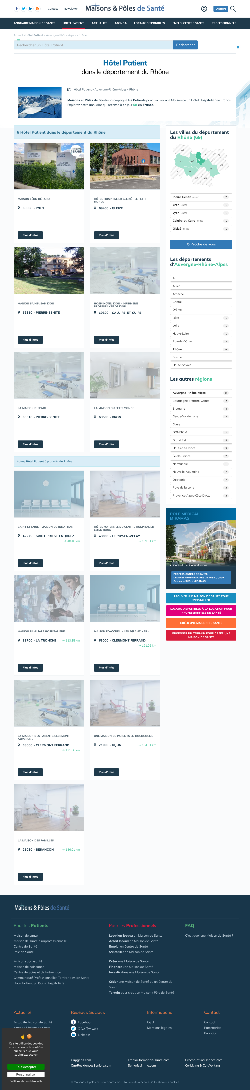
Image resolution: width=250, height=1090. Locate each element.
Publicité (210, 1033)
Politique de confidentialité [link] (26, 1081)
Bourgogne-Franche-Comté (200, 401)
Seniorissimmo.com (142, 1065)
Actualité (99, 23)
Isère (200, 317)
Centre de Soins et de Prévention (37, 972)
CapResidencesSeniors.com (91, 1065)
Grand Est (200, 440)
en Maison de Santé (135, 935)
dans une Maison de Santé (134, 972)
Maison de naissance (29, 967)
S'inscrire (221, 8)
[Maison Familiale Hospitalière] (49, 598)
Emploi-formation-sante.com (149, 1060)
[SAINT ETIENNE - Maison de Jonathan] (49, 494)
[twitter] (24, 9)
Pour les (31, 925)
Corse (176, 424)
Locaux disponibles (149, 23)
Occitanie (200, 479)
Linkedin (83, 1035)
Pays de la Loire (200, 487)
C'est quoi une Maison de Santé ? (209, 935)
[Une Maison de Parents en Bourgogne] (125, 703)
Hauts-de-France (200, 448)
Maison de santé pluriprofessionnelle (40, 941)
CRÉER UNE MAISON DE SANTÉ (201, 623)
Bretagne (200, 408)
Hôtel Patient (73, 23)
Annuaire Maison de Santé (34, 23)
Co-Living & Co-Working (202, 1065)
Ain (175, 278)
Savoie (177, 357)
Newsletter (71, 8)
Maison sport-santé (28, 961)
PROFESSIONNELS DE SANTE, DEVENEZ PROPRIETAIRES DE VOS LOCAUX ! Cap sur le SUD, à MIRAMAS (199, 578)
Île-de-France (200, 456)
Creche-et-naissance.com (203, 1060)
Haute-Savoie (182, 365)
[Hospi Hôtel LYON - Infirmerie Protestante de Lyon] (125, 270)
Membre (206, 9)
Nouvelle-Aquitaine (200, 471)
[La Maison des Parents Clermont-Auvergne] (49, 703)
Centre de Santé (25, 946)
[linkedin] (31, 9)
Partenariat (212, 1028)
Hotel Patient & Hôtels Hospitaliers (39, 983)
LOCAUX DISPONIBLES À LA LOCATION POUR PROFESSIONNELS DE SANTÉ (201, 610)
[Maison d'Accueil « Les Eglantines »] (125, 598)
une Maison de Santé (129, 961)
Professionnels (224, 23)
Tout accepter (26, 1067)
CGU (150, 1022)
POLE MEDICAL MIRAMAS (184, 516)
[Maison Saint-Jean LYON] (49, 270)
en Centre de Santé (128, 946)
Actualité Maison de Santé (33, 1022)
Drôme (177, 309)
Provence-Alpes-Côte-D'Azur (200, 495)
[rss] (38, 9)
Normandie (200, 464)
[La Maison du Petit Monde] (125, 375)
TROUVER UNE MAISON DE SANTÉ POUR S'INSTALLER (201, 598)
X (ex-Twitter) (87, 1028)
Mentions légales (159, 1028)
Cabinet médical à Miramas (190, 565)
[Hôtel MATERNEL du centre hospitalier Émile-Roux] (125, 494)
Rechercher (185, 45)
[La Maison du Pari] (49, 375)
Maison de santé (26, 935)
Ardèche (178, 294)
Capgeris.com (81, 1060)
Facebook (84, 1022)
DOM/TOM (200, 432)
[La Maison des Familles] (49, 807)
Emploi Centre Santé (188, 23)
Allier (176, 286)
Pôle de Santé (24, 952)
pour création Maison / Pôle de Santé (141, 992)
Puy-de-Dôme (200, 341)
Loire (200, 325)
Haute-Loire (200, 333)
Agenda (121, 23)
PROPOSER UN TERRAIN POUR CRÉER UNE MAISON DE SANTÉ (201, 635)
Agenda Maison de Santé (32, 1028)
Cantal (177, 302)
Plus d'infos (30, 235)
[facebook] (17, 9)
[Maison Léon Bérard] (49, 166)
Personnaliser (26, 1074)
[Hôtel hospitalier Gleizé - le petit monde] (125, 166)
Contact (53, 8)
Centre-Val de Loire (200, 416)
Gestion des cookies (166, 1082)
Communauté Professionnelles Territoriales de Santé (51, 978)
